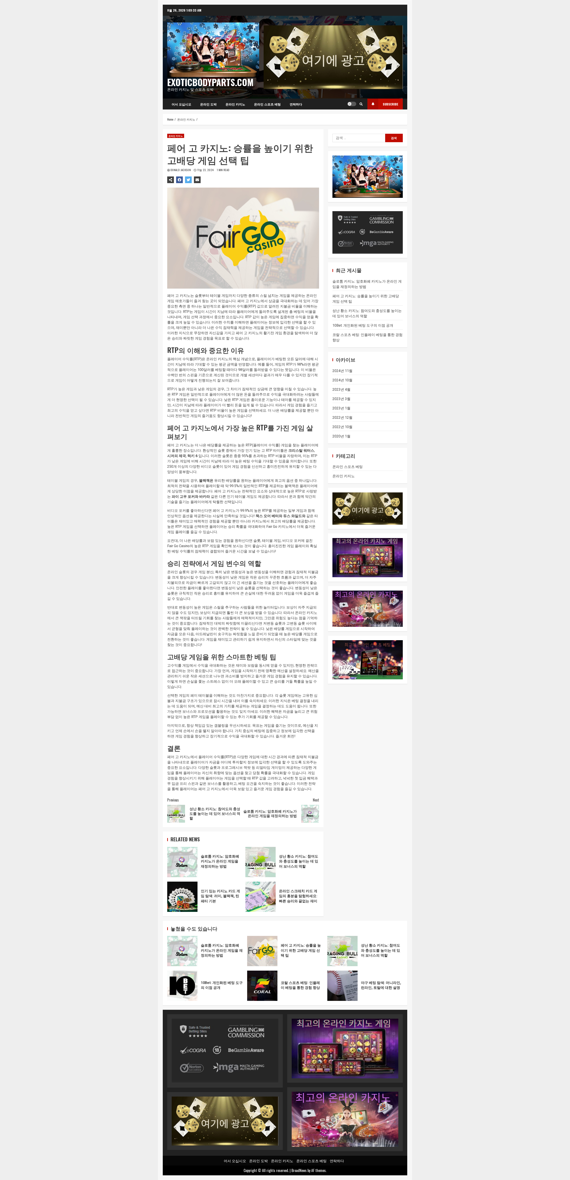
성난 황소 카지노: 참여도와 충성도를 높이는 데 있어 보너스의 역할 (260, 862)
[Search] (361, 104)
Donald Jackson (181, 170)
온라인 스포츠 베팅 (267, 104)
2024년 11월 (342, 371)
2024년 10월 (342, 380)
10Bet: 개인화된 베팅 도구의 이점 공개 (362, 326)
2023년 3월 (341, 399)
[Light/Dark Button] (351, 104)
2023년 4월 (341, 389)
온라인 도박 (208, 104)
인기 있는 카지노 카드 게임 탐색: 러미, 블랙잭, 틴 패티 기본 (182, 897)
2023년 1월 (341, 408)
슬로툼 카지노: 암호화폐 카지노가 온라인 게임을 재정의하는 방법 (182, 862)
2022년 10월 (342, 427)
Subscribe (390, 104)
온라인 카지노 (235, 104)
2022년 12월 (342, 417)
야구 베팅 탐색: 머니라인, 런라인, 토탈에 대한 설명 (342, 986)
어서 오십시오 (181, 104)
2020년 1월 (341, 436)
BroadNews (299, 1170)
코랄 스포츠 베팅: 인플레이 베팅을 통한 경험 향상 (262, 986)
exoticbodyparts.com (210, 82)
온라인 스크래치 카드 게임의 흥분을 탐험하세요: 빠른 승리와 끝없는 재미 (260, 897)
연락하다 (296, 104)
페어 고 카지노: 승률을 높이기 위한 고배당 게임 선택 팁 (262, 951)
